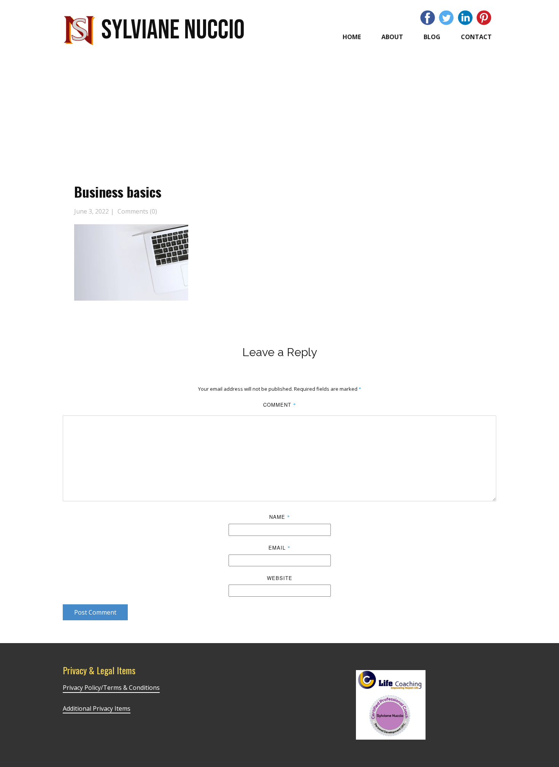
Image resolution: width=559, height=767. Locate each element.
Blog (432, 37)
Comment (279, 404)
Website (279, 578)
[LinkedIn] (465, 17)
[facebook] (427, 17)
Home (352, 37)
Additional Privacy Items (96, 708)
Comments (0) (136, 211)
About (392, 37)
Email (279, 547)
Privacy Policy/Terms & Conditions (111, 687)
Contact (476, 37)
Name (279, 516)
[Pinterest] (483, 17)
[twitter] (446, 17)
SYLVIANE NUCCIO (173, 30)
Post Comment (95, 612)
